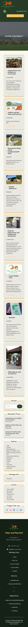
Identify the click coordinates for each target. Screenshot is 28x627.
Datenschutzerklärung (13, 456)
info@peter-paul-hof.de (15, 549)
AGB (8, 445)
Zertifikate (9, 468)
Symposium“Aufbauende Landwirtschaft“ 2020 (13, 432)
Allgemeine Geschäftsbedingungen (15, 600)
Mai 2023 (9, 492)
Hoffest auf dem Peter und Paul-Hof (13, 425)
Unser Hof (9, 464)
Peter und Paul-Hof (14, 533)
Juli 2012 (9, 496)
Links (8, 463)
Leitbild (9, 461)
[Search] (19, 406)
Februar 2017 (10, 494)
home (15, 557)
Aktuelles (9, 478)
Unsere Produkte (11, 466)
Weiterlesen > (12, 93)
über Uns (14, 560)
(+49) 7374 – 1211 (22, 11)
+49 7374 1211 (15, 546)
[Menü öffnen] (4, 11)
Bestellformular (11, 449)
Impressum (10, 458)
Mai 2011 (9, 498)
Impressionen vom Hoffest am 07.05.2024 (13, 419)
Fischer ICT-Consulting (14, 622)
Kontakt (9, 459)
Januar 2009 (10, 499)
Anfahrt (9, 447)
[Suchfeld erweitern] (22, 15)
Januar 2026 (10, 489)
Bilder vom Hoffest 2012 (13, 451)
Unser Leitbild (14, 567)
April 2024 (10, 491)
